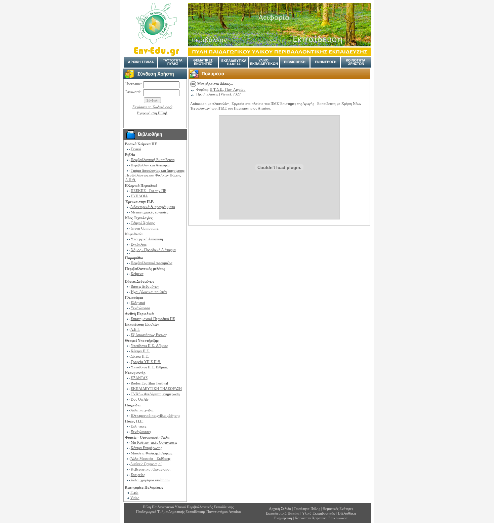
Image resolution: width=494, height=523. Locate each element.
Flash (134, 492)
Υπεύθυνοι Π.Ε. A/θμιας (149, 346)
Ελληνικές (138, 426)
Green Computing (145, 228)
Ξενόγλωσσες (141, 432)
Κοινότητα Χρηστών (311, 518)
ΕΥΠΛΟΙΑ (139, 196)
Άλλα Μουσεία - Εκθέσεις (150, 458)
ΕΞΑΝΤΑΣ (139, 378)
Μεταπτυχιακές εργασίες (149, 212)
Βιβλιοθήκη (347, 513)
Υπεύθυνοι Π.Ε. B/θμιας (149, 367)
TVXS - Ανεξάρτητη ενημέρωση (155, 394)
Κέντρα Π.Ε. (140, 351)
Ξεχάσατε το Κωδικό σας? (152, 107)
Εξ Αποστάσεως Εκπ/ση (149, 335)
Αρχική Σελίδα (280, 509)
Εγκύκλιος (139, 244)
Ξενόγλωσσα (140, 308)
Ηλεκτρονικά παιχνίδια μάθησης (155, 415)
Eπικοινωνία (337, 518)
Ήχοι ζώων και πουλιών (149, 292)
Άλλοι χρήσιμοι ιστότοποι (150, 480)
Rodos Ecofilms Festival (149, 383)
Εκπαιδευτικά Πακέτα (282, 513)
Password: (133, 92)
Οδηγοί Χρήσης (143, 223)
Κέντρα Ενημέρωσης (146, 448)
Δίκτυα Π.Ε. (139, 356)
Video (134, 498)
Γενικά (136, 149)
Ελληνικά (138, 302)
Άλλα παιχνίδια (142, 410)
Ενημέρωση (283, 518)
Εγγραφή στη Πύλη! (152, 113)
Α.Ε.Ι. (135, 329)
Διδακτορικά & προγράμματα (152, 207)
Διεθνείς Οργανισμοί (146, 464)
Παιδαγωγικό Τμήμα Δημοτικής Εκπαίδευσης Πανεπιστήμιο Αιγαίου (188, 512)
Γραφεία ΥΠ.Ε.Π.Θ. (146, 362)
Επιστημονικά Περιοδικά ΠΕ (153, 319)
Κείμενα (137, 274)
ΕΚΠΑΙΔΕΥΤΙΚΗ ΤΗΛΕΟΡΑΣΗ (156, 389)
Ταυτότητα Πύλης (307, 509)
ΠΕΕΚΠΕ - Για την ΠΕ (148, 191)
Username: (133, 84)
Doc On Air (140, 399)
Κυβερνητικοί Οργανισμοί (150, 469)
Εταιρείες (138, 475)
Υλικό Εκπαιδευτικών (318, 513)
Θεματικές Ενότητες (338, 509)
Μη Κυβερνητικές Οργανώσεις (154, 442)
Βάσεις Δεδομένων (145, 286)
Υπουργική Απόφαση (147, 239)
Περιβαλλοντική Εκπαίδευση (153, 160)
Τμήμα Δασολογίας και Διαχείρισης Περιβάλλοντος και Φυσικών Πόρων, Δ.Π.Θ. (154, 175)
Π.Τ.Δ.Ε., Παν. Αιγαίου (227, 89)
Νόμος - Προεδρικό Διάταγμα (153, 250)
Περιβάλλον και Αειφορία (150, 165)
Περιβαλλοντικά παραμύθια (151, 263)
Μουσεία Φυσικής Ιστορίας (151, 453)
